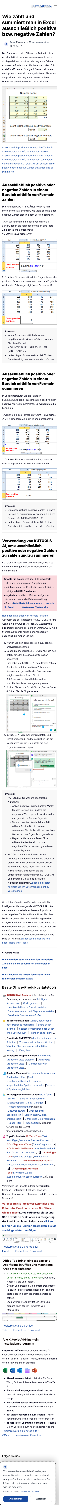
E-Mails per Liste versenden (40, 1118)
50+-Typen (19, 1144)
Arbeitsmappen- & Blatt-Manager (25, 1102)
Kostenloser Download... (29, 1251)
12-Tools (33, 1136)
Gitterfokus (45, 1094)
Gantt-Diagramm (42, 1144)
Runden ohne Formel (42, 1032)
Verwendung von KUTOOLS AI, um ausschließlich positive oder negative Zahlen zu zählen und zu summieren (28, 167)
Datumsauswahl (16, 1110)
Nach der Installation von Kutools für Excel (25, 615)
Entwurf (12, 1098)
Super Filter (15, 1122)
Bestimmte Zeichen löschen (34, 1140)
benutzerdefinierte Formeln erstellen (27, 1007)
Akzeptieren (15, 1498)
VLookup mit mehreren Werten (35, 1042)
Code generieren (32, 1003)
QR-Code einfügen (23, 1156)
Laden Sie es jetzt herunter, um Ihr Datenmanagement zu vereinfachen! (29, 886)
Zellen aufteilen (33, 1176)
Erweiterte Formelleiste (32, 1098)
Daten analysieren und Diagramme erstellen (31, 1011)
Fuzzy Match (26, 1050)
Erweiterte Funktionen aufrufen (24, 1015)
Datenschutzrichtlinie (29, 1491)
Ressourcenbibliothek (19, 1106)
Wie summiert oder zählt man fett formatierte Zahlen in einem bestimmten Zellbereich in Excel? (27, 963)
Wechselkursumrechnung (40, 1164)
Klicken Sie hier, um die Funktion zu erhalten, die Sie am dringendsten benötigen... (29, 1226)
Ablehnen (41, 1498)
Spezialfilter (32, 1122)
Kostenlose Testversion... (36, 607)
